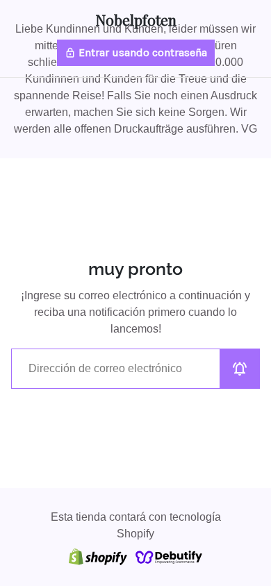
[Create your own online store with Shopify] (98, 556)
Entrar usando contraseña (136, 52)
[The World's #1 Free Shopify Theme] (169, 556)
